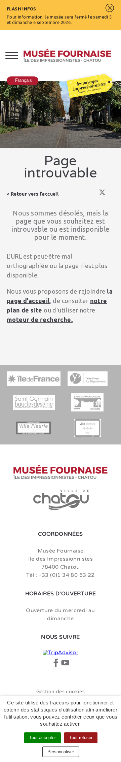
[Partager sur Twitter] (102, 194)
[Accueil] (72, 55)
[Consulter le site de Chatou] (60, 500)
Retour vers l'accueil (34, 194)
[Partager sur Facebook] (92, 194)
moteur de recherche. (40, 319)
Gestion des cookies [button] (60, 692)
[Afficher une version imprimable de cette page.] (83, 194)
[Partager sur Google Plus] (111, 194)
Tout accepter (42, 737)
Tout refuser (80, 737)
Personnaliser (60, 751)
